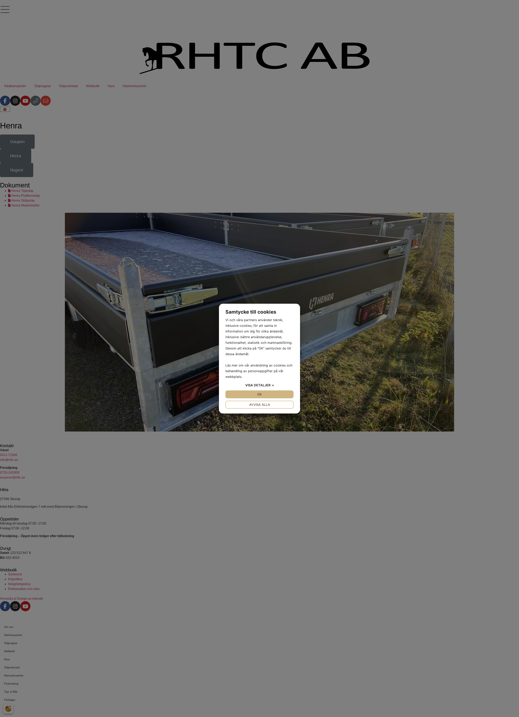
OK (259, 394)
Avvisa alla (259, 405)
